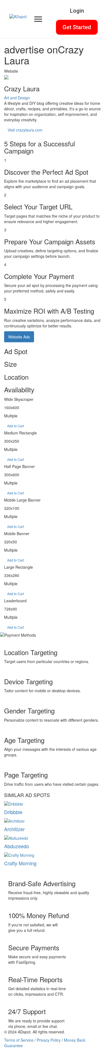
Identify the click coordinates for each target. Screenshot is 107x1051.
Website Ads (19, 337)
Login (77, 10)
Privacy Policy (49, 1040)
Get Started (77, 27)
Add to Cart (15, 425)
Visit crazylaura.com (25, 130)
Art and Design (17, 97)
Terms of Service (18, 1040)
